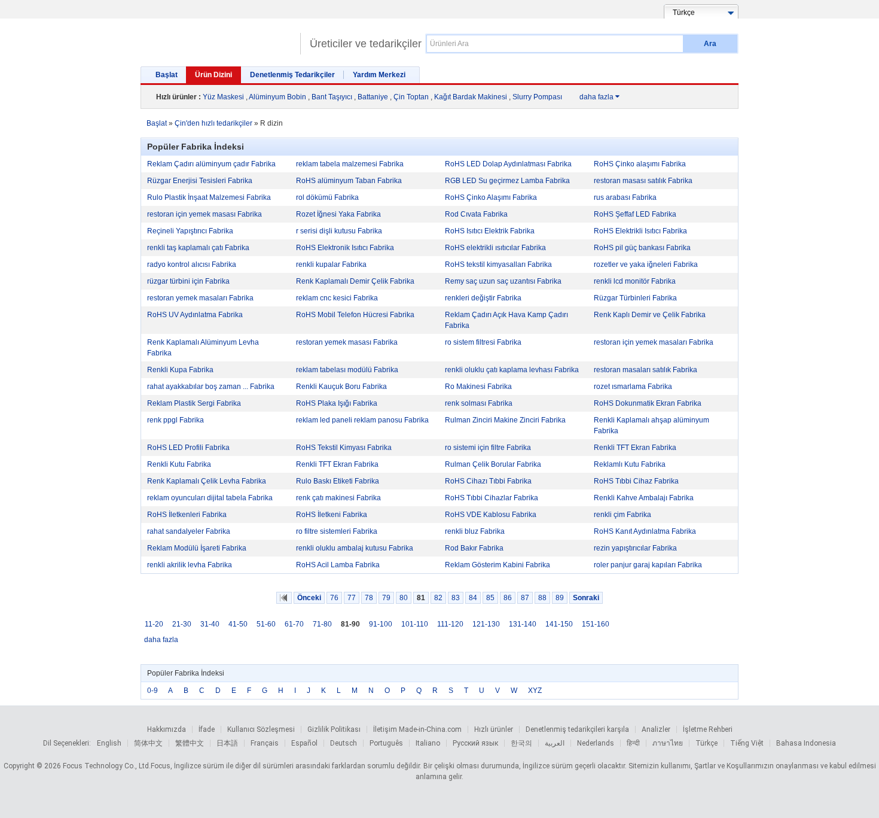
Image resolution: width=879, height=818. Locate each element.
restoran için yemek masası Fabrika (204, 214)
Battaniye (373, 97)
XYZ (535, 690)
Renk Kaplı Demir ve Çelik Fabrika (650, 315)
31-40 (209, 624)
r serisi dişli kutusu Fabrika (339, 231)
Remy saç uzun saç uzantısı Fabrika (503, 281)
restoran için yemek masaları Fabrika (653, 342)
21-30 (181, 624)
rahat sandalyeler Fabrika (188, 531)
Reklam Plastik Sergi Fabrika (194, 403)
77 (351, 598)
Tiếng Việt (747, 743)
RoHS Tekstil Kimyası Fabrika (344, 447)
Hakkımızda (166, 729)
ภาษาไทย (667, 743)
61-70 (294, 624)
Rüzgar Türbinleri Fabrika (635, 298)
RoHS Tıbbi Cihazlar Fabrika (491, 498)
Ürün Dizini (213, 75)
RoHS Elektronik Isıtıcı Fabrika (345, 248)
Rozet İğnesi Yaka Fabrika (338, 214)
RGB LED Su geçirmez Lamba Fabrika (507, 181)
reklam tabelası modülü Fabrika (347, 370)
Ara (710, 43)
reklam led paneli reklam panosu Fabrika (362, 420)
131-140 (522, 624)
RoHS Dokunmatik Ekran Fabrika (647, 403)
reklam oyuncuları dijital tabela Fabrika (210, 498)
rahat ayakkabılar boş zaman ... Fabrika (210, 386)
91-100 (380, 624)
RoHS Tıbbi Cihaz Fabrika (636, 481)
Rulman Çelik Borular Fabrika (493, 464)
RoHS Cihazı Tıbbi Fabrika (488, 481)
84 (473, 598)
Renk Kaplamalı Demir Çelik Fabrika (355, 281)
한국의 (521, 743)
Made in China (217, 39)
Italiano (428, 743)
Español (304, 743)
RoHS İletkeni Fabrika (331, 514)
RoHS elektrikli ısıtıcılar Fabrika (495, 248)
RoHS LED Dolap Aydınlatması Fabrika (508, 164)
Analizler (656, 729)
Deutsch (343, 743)
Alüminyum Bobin (277, 97)
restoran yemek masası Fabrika (347, 342)
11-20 (154, 624)
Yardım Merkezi (379, 75)
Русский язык (475, 743)
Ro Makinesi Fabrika (478, 386)
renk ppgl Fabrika (175, 420)
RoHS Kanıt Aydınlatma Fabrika (645, 531)
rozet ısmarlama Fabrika (633, 386)
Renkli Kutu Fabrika (179, 464)
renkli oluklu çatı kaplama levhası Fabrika (512, 370)
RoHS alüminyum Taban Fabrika (349, 181)
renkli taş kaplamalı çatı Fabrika (198, 248)
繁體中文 (189, 743)
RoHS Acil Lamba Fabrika (338, 565)
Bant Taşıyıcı (332, 97)
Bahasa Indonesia (806, 743)
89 (560, 598)
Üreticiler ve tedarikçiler (366, 44)
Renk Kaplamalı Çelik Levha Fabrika (206, 481)
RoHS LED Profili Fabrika (188, 447)
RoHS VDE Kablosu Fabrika (490, 514)
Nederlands (595, 743)
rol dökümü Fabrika (327, 197)
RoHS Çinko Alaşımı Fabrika (491, 197)
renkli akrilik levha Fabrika (189, 565)
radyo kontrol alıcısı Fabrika (191, 264)
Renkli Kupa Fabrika (180, 370)
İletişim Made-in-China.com (417, 729)
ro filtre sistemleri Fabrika (336, 531)
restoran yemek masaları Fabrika (200, 298)
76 (334, 598)
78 (369, 598)
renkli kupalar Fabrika (331, 264)
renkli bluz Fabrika (475, 531)
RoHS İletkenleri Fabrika (187, 514)
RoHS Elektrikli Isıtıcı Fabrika (640, 231)
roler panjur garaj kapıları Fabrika (648, 565)
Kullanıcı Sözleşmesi (261, 729)
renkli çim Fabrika (622, 514)
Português (386, 743)
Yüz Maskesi (223, 97)
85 (490, 598)
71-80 (322, 624)
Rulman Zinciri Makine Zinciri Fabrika (505, 420)
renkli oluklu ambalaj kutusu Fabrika (354, 548)
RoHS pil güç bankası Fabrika (642, 248)
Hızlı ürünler (493, 729)
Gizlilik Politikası (334, 729)
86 (507, 598)
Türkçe (706, 743)
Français (265, 743)
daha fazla (599, 97)
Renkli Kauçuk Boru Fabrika (341, 386)
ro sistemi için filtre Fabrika (488, 447)
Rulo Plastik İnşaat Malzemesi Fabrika (209, 197)
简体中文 (148, 743)
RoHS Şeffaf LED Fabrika (635, 214)
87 (525, 598)
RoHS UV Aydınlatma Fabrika (195, 315)
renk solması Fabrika (478, 403)
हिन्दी (633, 743)
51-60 (266, 624)
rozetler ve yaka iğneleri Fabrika (646, 264)
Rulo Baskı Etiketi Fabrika (337, 481)
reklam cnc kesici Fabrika (337, 298)
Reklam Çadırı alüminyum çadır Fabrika (211, 164)
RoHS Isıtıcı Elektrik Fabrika (490, 231)
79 (386, 598)
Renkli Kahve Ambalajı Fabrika (644, 498)
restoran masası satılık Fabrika (643, 181)
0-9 (152, 690)
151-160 (595, 624)
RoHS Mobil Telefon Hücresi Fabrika (355, 315)
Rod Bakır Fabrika (474, 548)
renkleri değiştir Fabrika (483, 298)
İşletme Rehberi (707, 729)
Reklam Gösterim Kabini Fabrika (497, 565)
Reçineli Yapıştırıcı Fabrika (190, 231)
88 (542, 598)
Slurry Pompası (537, 97)
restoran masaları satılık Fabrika (645, 370)
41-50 (238, 624)
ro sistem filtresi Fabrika (483, 342)
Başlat (166, 75)
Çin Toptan (411, 97)
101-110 (414, 624)
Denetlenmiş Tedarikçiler (292, 75)
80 (403, 598)
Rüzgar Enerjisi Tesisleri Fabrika (199, 181)
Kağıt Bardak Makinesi (470, 97)
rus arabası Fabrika (625, 197)
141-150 (559, 624)
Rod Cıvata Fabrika (476, 214)
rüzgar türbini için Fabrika (188, 281)
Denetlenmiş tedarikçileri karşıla (577, 729)
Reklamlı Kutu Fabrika (630, 464)
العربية (554, 743)
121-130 (486, 624)
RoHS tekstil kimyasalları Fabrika (498, 264)
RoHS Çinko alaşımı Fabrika (640, 164)
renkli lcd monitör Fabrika (635, 281)
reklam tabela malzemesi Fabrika (350, 164)
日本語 (227, 743)
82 (438, 598)
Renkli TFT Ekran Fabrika (635, 447)
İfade (207, 729)
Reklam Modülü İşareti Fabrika (196, 548)
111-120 (450, 624)
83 (455, 598)
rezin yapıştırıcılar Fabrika (635, 548)
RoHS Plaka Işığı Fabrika (336, 403)
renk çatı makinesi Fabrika (338, 498)
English (109, 743)
